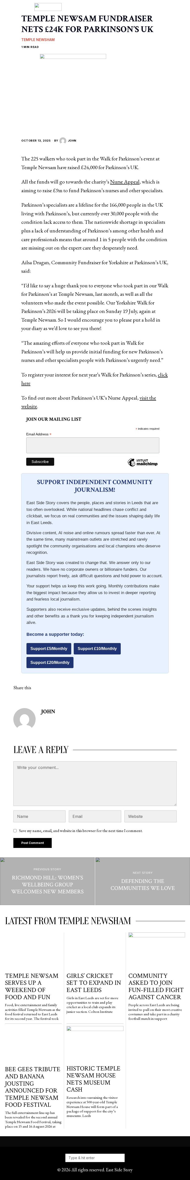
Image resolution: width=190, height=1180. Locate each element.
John (72, 140)
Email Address (38, 434)
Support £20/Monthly (50, 662)
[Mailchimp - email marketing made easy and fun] (142, 466)
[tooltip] (40, 687)
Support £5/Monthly (48, 649)
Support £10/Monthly (97, 649)
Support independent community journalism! (95, 486)
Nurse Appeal (125, 181)
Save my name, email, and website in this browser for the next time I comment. (81, 830)
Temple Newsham (38, 40)
